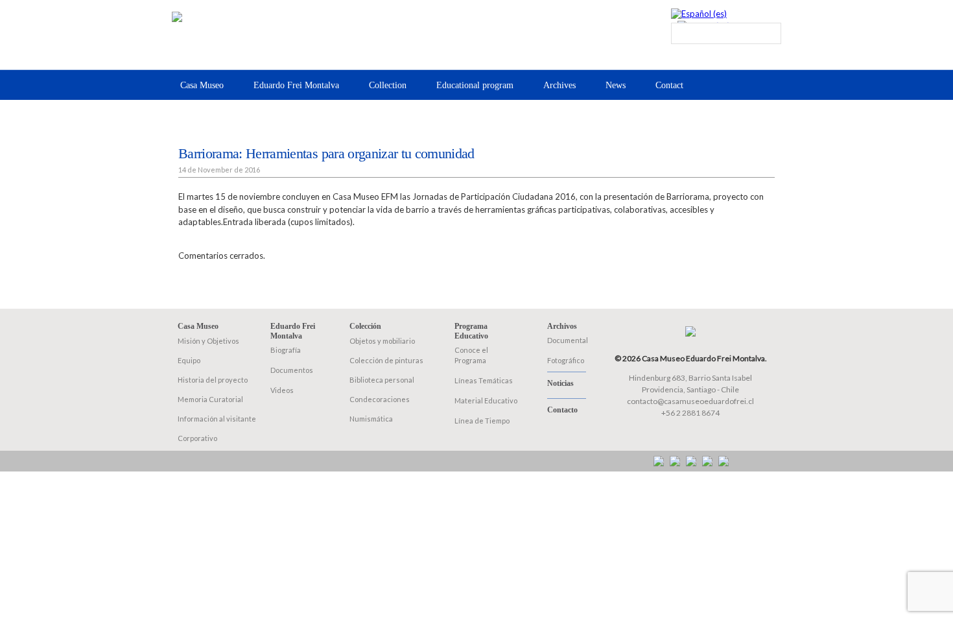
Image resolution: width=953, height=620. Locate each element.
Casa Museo (202, 85)
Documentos (291, 370)
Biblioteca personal (381, 380)
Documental (567, 340)
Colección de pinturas (386, 360)
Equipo (189, 360)
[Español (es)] (699, 13)
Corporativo (197, 438)
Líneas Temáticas (483, 380)
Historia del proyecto (213, 380)
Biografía (285, 350)
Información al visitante (217, 418)
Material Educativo (485, 400)
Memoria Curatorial (210, 399)
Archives (559, 85)
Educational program (474, 85)
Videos (282, 390)
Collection (387, 85)
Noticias (560, 383)
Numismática (371, 418)
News (616, 85)
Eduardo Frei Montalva (296, 85)
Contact (669, 85)
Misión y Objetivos (208, 341)
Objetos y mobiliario (382, 341)
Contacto (562, 409)
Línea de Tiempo (482, 420)
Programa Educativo (471, 331)
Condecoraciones (379, 399)
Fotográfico (565, 360)
